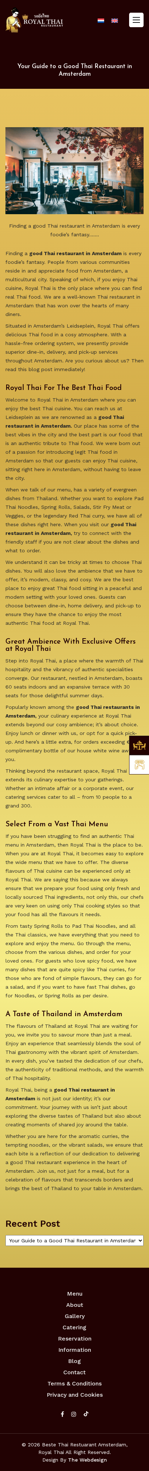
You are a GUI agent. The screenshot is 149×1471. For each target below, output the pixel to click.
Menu (74, 1293)
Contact (74, 1372)
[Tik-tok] (86, 1414)
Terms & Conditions (74, 1383)
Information (74, 1349)
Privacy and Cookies (75, 1394)
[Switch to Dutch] (101, 20)
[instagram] (73, 1414)
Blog (74, 1361)
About (74, 1304)
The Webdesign (87, 1460)
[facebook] (62, 1414)
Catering (74, 1327)
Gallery (75, 1316)
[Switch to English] (115, 20)
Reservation (74, 1338)
